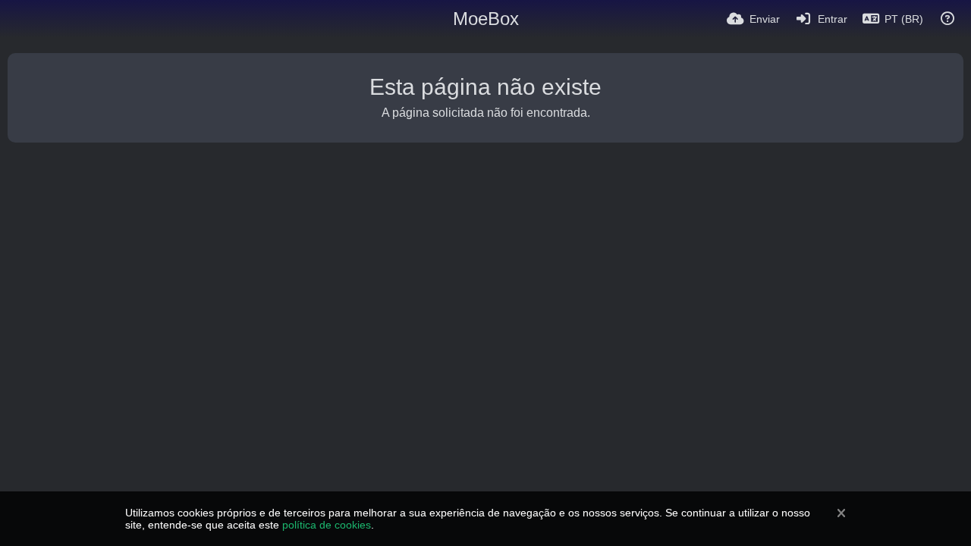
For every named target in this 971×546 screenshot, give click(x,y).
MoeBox (486, 18)
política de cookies (326, 525)
